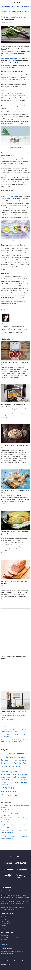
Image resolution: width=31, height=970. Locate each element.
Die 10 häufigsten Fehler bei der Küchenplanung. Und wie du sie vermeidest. (15, 740)
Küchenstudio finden (6, 890)
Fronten (11, 763)
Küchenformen (25, 6)
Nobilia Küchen (23, 779)
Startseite (3, 11)
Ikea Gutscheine (10, 901)
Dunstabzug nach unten (9, 760)
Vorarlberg (23, 895)
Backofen (20, 754)
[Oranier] (22, 871)
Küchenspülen (15, 774)
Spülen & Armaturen (21, 782)
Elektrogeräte (25, 760)
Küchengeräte (6, 774)
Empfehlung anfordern (6, 893)
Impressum (3, 964)
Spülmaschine (5, 785)
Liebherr (8, 777)
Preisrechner (15, 6)
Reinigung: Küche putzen (7, 919)
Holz (13, 766)
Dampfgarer (13, 757)
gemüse (7, 309)
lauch (13, 309)
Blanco (2, 757)
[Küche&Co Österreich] (20, 877)
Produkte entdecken (7, 719)
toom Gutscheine (11, 903)
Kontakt (8, 964)
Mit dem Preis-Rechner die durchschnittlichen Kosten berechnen (13, 730)
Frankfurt (19, 897)
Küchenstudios (6, 6)
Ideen (17, 766)
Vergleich (6, 795)
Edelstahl (20, 760)
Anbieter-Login (4, 944)
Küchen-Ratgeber (5, 921)
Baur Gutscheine (20, 903)
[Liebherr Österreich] (8, 871)
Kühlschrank (4, 255)
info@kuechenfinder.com (7, 953)
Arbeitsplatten (4, 754)
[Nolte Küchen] (8, 877)
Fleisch (9, 215)
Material (14, 777)
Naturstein (16, 779)
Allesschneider (10, 909)
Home (2, 960)
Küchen (21, 772)
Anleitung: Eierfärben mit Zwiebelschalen (14, 362)
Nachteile (9, 780)
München (18, 895)
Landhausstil (3, 777)
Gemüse (3, 49)
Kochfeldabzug (6, 772)
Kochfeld (25, 769)
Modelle (3, 779)
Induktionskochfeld (6, 769)
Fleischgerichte (14, 58)
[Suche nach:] (15, 609)
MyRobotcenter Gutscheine (7, 905)
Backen (12, 754)
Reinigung (10, 782)
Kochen (9, 11)
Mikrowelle (23, 777)
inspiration (15, 769)
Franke (3, 899)
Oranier (3, 782)
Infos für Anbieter (5, 935)
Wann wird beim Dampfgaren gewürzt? (13, 404)
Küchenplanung (5, 916)
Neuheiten (8, 406)
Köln (23, 897)
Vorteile (14, 795)
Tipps (12, 785)
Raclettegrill (4, 909)
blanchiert (23, 267)
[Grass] (20, 864)
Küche (16, 772)
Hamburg (13, 895)
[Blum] (8, 864)
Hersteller (8, 766)
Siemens (7, 899)
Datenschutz (16, 960)
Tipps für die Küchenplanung (9, 789)
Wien (10, 897)
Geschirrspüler (20, 763)
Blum (7, 757)
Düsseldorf (14, 897)
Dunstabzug (21, 757)
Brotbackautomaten (19, 907)
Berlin (9, 895)
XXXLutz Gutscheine (19, 901)
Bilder (27, 754)
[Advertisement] (15, 633)
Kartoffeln (4, 58)
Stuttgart (27, 897)
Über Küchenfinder (5, 923)
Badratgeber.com (5, 928)
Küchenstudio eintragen (6, 942)
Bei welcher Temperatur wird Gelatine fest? (15, 490)
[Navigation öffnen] (2, 2)
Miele (19, 777)
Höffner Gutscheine (19, 905)
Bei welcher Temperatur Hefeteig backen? (14, 445)
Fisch (2, 215)
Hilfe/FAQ (3, 925)
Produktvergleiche (10, 907)
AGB (22, 960)
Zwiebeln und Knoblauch (10, 196)
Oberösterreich (4, 897)
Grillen (3, 766)
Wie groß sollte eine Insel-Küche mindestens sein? (14, 735)
